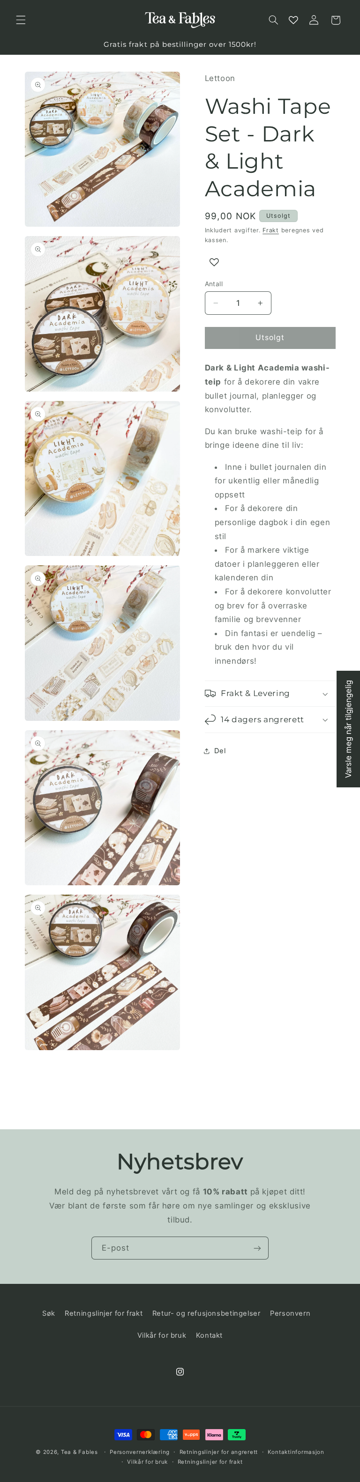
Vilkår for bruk (161, 1335)
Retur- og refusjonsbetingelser (206, 1313)
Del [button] (220, 751)
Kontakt (209, 1335)
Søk (48, 1313)
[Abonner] (257, 1248)
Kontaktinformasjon (296, 1452)
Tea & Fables (79, 1452)
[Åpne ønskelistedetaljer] (293, 20)
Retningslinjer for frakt (103, 1313)
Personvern (290, 1313)
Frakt (270, 230)
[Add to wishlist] (214, 262)
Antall (214, 284)
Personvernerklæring (140, 1452)
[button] (20, 20)
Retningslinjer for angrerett (219, 1452)
